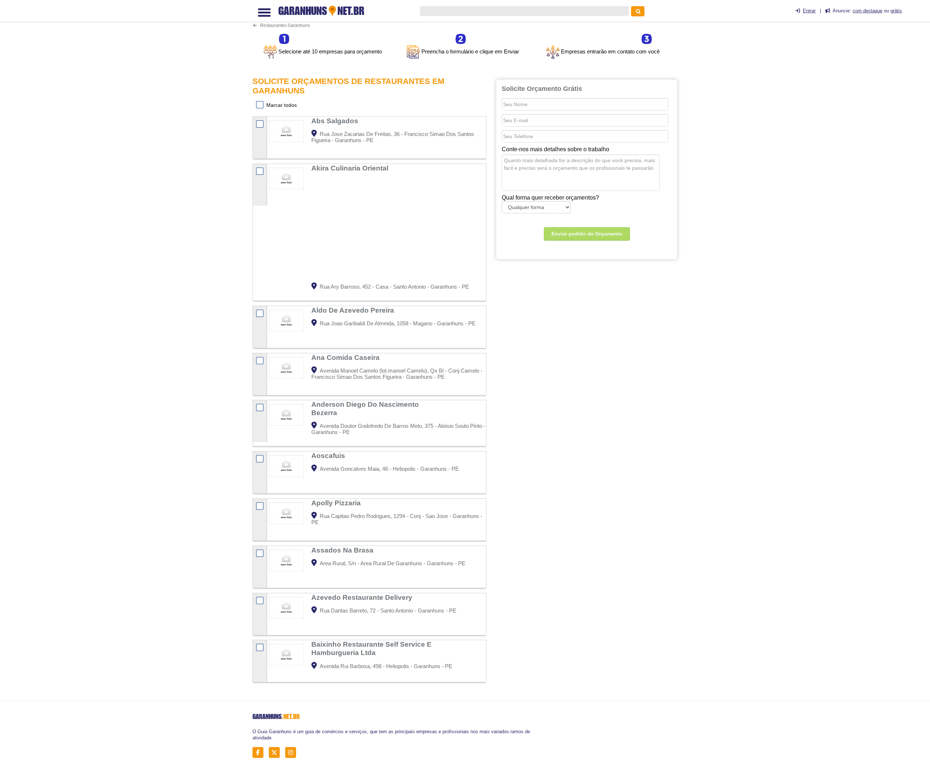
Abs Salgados (335, 121)
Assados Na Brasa (343, 550)
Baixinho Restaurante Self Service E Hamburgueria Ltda (371, 648)
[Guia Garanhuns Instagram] (292, 752)
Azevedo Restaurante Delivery (362, 597)
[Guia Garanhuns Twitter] (276, 752)
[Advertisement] (397, 228)
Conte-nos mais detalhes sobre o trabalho (555, 149)
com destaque (867, 10)
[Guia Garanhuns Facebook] (259, 752)
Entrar (809, 10)
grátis (896, 10)
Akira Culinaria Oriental (350, 168)
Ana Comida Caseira (346, 357)
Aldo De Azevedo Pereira (353, 310)
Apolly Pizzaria (337, 503)
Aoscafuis (329, 455)
